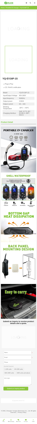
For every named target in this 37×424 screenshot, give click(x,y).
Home (3, 7)
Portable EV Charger (12, 7)
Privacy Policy (22, 412)
